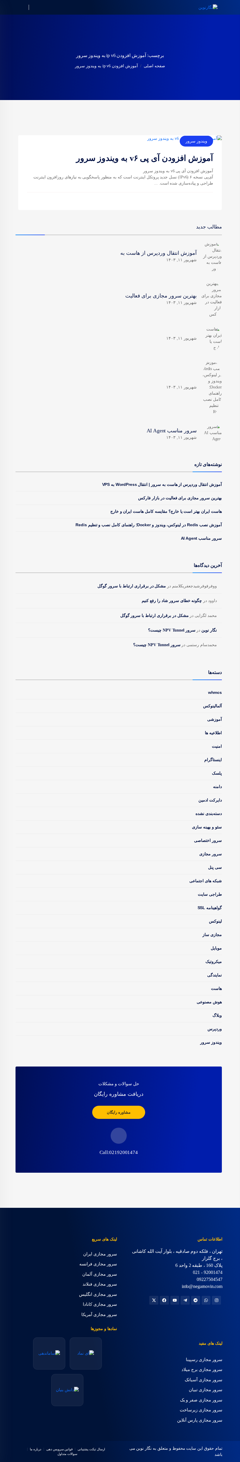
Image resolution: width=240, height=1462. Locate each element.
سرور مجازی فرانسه (98, 1264)
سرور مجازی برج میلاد (201, 1369)
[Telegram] (195, 1300)
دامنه (217, 786)
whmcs (215, 692)
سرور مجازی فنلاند (100, 1284)
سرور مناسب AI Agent (201, 538)
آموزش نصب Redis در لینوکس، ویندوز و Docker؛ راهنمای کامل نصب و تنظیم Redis (149, 524)
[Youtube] (174, 1300)
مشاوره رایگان (119, 1112)
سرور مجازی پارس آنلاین (199, 1420)
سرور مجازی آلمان (99, 1274)
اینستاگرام (213, 759)
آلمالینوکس (212, 706)
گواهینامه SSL (210, 907)
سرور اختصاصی (208, 840)
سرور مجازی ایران (100, 1254)
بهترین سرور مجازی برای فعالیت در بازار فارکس (180, 498)
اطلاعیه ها (213, 732)
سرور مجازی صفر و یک (201, 1400)
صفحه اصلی (154, 66)
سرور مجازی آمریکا (99, 1314)
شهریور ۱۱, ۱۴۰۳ (181, 260)
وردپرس (215, 1028)
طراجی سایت (210, 894)
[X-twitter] (153, 1300)
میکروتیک (213, 961)
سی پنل (215, 867)
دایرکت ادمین (210, 800)
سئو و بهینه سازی (207, 827)
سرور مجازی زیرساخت (201, 1410)
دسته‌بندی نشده (209, 813)
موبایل (216, 948)
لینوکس (215, 921)
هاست (216, 988)
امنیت (217, 746)
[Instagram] (216, 1300)
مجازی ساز (212, 934)
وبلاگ (217, 1015)
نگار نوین (209, 630)
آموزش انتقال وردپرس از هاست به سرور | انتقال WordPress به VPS (162, 484)
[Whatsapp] (206, 1300)
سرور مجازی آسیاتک (203, 1379)
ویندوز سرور (196, 141)
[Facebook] (164, 1300)
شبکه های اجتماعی (205, 880)
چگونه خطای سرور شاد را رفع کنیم (172, 600)
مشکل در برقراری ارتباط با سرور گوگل (131, 586)
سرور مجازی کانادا (100, 1304)
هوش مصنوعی (209, 1002)
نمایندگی (214, 975)
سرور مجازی (210, 854)
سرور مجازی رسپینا (204, 1359)
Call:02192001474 (119, 1152)
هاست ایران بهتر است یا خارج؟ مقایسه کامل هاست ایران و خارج (166, 511)
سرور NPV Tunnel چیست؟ (171, 630)
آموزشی (214, 719)
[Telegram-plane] (185, 1300)
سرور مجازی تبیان (205, 1389)
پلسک (217, 773)
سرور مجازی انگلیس (98, 1294)
